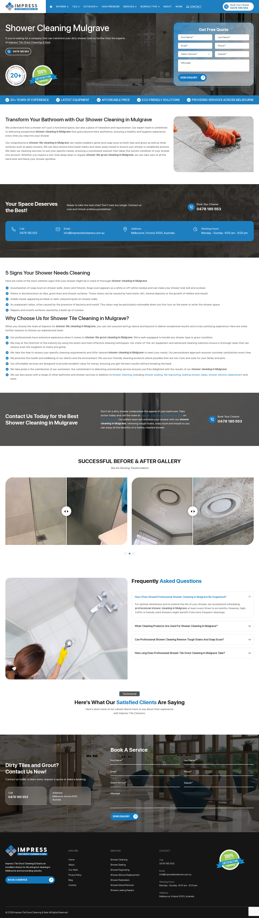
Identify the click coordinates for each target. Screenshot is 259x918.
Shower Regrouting (120, 869)
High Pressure (111, 6)
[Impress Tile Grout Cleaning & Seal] (21, 6)
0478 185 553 (239, 6)
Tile (74, 6)
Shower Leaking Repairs (122, 890)
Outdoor (89, 6)
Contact (196, 6)
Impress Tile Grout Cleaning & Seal (29, 42)
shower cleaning (122, 374)
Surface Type (148, 6)
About (167, 6)
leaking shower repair (194, 374)
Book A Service (17, 879)
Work (179, 6)
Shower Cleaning (118, 859)
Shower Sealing (118, 864)
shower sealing (154, 374)
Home (51, 6)
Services (128, 6)
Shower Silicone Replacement (125, 874)
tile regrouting (172, 374)
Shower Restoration (120, 880)
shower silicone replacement (226, 374)
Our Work (73, 869)
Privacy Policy (74, 874)
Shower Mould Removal (122, 885)
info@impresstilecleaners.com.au (84, 233)
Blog (70, 880)
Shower (61, 6)
